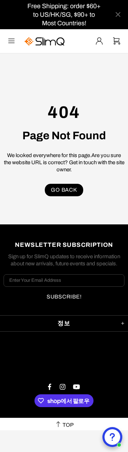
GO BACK (64, 190)
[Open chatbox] (112, 437)
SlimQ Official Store (45, 41)
